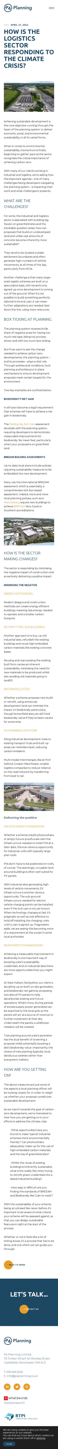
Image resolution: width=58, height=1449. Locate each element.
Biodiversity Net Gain (22, 424)
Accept (9, 1444)
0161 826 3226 (14, 1372)
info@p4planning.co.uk (22, 1376)
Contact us (32, 1309)
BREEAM (19, 506)
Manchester (11, 502)
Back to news (17, 1265)
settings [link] (41, 1438)
